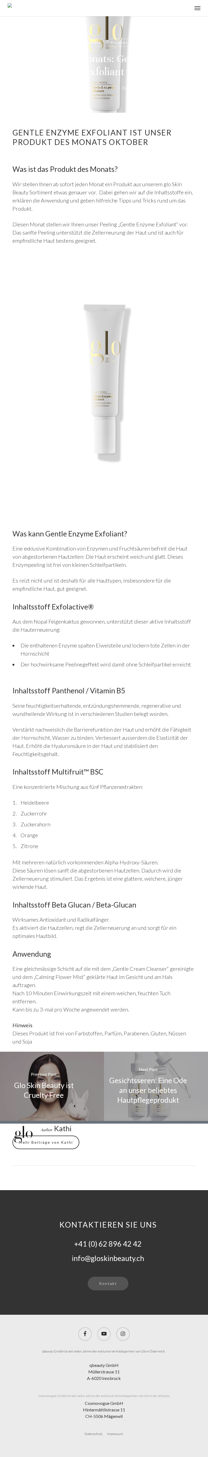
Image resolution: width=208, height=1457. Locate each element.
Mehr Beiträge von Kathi (46, 1142)
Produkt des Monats (79, 42)
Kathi (52, 87)
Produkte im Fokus (130, 42)
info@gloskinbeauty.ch (108, 1258)
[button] (197, 8)
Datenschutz (93, 1434)
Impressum (115, 1434)
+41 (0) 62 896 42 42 (108, 1243)
